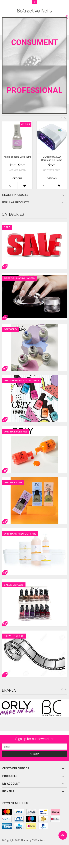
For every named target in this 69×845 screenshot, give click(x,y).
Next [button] (65, 118)
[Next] (65, 690)
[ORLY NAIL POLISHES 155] (34, 428)
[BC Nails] (51, 708)
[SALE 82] (34, 223)
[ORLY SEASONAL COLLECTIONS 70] (34, 376)
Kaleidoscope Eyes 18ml (17, 156)
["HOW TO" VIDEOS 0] (34, 632)
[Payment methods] (7, 812)
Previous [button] (61, 118)
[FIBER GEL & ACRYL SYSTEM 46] (34, 274)
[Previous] (62, 690)
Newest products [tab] (15, 195)
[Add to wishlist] (24, 185)
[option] (17, 157)
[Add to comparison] (9, 185)
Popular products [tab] (16, 202)
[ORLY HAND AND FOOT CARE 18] (34, 530)
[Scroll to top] (62, 835)
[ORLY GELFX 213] (34, 325)
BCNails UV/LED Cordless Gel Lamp (51, 158)
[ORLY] (17, 708)
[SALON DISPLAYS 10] (34, 581)
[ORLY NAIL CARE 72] (34, 479)
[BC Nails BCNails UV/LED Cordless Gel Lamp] (52, 137)
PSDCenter (37, 840)
